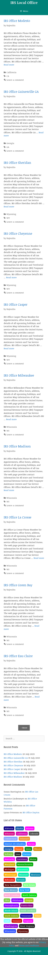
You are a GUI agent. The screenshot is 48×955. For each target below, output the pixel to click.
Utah (7, 920)
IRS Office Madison (17, 446)
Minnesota (22, 869)
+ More (24, 727)
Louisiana (22, 859)
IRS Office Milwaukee (19, 375)
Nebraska (9, 879)
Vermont (17, 920)
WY (8, 217)
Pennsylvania (11, 905)
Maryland (9, 864)
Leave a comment (15, 79)
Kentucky (9, 859)
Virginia (28, 920)
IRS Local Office (24, 2)
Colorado (34, 833)
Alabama (9, 828)
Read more (9, 64)
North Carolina (12, 895)
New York (24, 890)
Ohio (7, 900)
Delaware (24, 838)
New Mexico (11, 890)
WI (8, 430)
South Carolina (27, 910)
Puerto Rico (26, 905)
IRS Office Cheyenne (18, 233)
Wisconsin (12, 426)
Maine (33, 859)
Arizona (29, 828)
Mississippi (10, 874)
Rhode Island (11, 910)
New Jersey (29, 884)
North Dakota (29, 895)
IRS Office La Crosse (17, 517)
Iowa (18, 854)
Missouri (23, 874)
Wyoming (11, 214)
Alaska (19, 828)
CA (8, 76)
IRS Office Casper (15, 304)
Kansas (26, 854)
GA (8, 147)
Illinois (37, 849)
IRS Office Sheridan (17, 162)
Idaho (28, 849)
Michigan (9, 869)
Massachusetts (24, 864)
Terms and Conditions (29, 945)
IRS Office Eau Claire (18, 656)
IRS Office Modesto (17, 21)
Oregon (28, 900)
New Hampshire (13, 884)
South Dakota (11, 915)
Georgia (10, 143)
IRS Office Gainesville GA (21, 91)
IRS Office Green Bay (18, 585)
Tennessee (26, 915)
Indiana (8, 854)
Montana (35, 874)
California (11, 72)
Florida (31, 843)
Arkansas (9, 833)
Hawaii (19, 849)
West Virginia (27, 926)
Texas (37, 915)
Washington (11, 926)
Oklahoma (17, 900)
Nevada (21, 879)
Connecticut (11, 838)
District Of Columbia (15, 843)
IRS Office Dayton (31, 812)
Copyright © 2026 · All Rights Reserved (24, 951)
